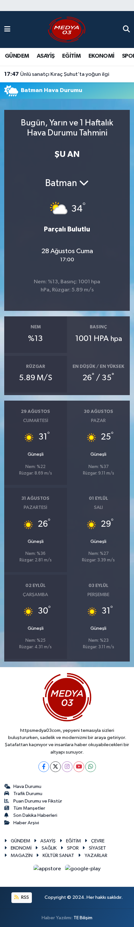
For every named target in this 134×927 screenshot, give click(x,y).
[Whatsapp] (90, 766)
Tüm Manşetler (29, 808)
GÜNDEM (17, 56)
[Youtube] (79, 766)
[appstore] (48, 870)
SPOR (73, 848)
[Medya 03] (67, 29)
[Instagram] (67, 766)
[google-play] (83, 870)
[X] (55, 766)
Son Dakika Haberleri (35, 815)
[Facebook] (43, 766)
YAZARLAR (96, 855)
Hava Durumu (27, 786)
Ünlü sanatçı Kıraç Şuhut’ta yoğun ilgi (56, 74)
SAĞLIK (49, 848)
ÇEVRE (97, 841)
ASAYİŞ (45, 56)
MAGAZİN (22, 855)
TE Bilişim (83, 917)
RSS (24, 897)
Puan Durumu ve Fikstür (37, 801)
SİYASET (97, 848)
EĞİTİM (71, 56)
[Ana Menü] (7, 29)
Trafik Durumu (27, 793)
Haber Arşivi (26, 822)
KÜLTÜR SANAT (58, 855)
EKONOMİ (101, 56)
